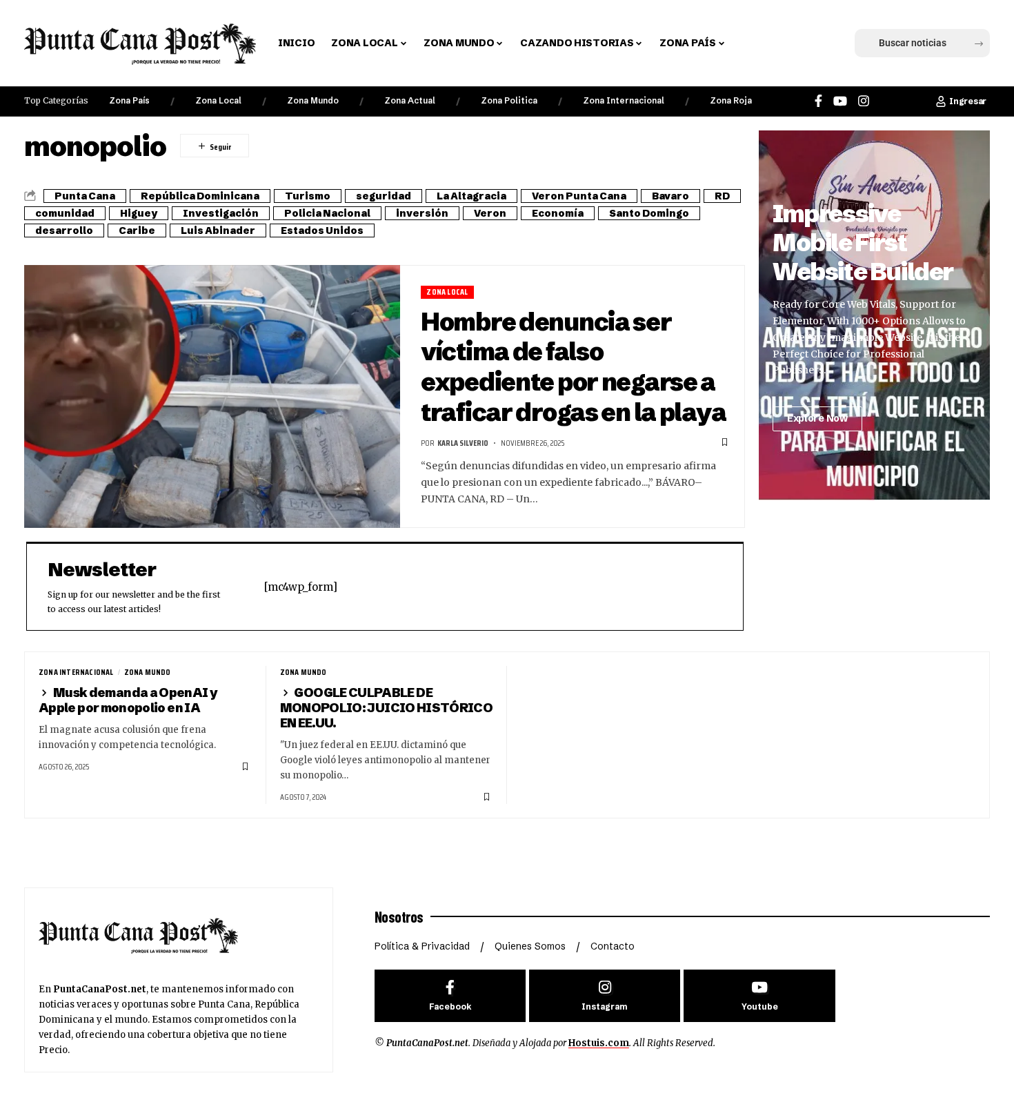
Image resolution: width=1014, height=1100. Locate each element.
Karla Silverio (462, 442)
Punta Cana (84, 196)
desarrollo (64, 230)
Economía (558, 213)
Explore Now (817, 418)
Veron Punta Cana (579, 196)
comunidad (65, 213)
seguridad (383, 196)
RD (722, 196)
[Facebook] (818, 101)
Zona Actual (409, 100)
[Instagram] (864, 101)
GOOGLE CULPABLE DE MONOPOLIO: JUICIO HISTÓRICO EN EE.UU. (386, 708)
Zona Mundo (313, 100)
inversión (422, 213)
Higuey (138, 213)
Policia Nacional (327, 213)
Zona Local (218, 100)
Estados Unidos (322, 230)
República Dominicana (200, 196)
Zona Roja (731, 100)
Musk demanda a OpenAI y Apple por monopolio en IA (128, 700)
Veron (490, 213)
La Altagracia (471, 196)
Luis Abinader (218, 230)
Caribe (137, 230)
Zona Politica (509, 100)
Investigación (221, 213)
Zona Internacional (623, 100)
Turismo (307, 196)
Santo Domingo (649, 213)
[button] (757, 43)
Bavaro (670, 196)
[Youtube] (759, 996)
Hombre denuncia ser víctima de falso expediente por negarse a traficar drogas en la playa (573, 366)
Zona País (129, 100)
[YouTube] (840, 101)
